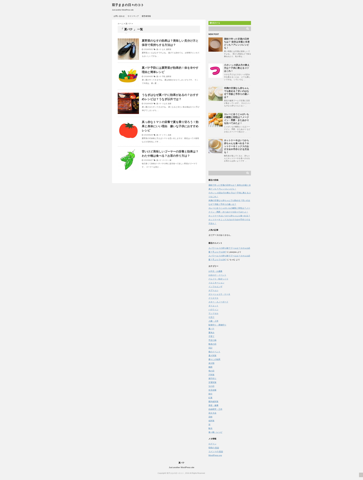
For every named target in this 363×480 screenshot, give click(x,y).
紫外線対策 (213, 401)
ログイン (212, 444)
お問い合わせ (119, 16)
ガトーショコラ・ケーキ (219, 294)
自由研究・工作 (215, 409)
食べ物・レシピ (215, 432)
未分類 (211, 363)
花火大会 (212, 413)
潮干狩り (212, 378)
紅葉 (210, 398)
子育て (211, 336)
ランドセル (213, 313)
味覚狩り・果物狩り (217, 325)
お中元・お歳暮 (215, 271)
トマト (164, 135)
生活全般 (212, 390)
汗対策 (211, 375)
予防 (163, 76)
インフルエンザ (215, 286)
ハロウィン (213, 309)
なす (163, 49)
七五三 (211, 317)
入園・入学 (213, 321)
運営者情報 (146, 16)
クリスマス (213, 298)
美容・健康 (213, 405)
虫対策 (211, 421)
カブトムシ (213, 290)
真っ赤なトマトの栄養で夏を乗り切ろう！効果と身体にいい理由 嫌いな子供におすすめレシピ (170, 126)
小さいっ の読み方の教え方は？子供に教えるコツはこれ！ (237, 68)
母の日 (211, 371)
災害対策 (212, 382)
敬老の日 (212, 344)
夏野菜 (168, 49)
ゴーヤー (165, 160)
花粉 (210, 417)
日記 (210, 348)
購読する (216, 23)
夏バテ (159, 49)
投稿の (213, 448)
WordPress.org (215, 455)
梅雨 (210, 367)
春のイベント (214, 352)
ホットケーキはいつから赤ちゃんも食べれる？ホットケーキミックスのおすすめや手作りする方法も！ (236, 146)
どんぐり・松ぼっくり (218, 279)
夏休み (211, 332)
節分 (210, 394)
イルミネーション (216, 283)
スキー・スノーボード (218, 302)
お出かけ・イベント (217, 275)
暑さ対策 (212, 355)
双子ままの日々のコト (128, 5)
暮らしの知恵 (214, 359)
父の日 (211, 386)
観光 (210, 428)
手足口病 (212, 340)
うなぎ (164, 104)
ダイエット (213, 306)
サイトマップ (133, 16)
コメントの (215, 451)
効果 (169, 104)
